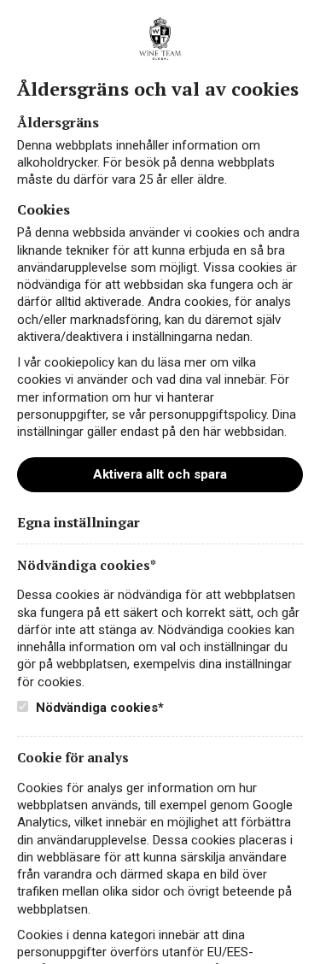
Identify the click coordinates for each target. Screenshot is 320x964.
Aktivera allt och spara (160, 474)
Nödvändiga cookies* (98, 707)
